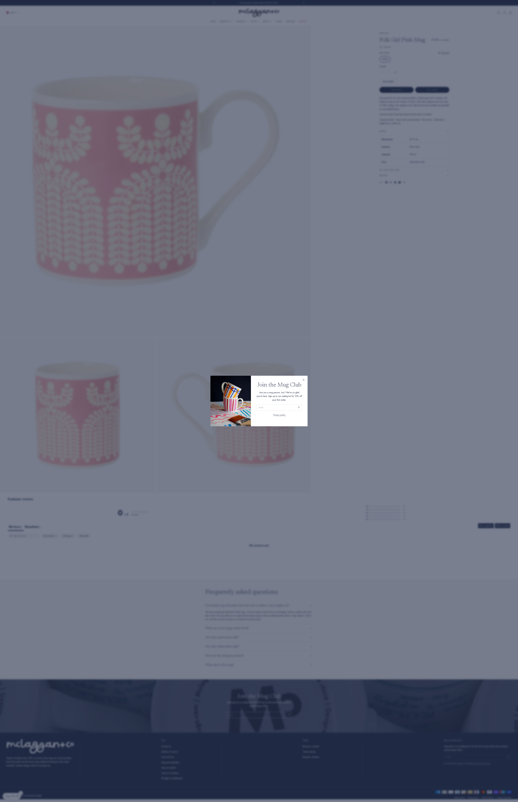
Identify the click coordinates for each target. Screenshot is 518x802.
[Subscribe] (298, 407)
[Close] (303, 379)
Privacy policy (279, 415)
